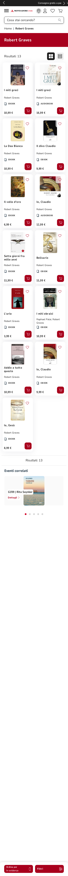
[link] (38, 11)
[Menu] (7, 11)
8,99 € (8, 448)
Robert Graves (12, 97)
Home (8, 28)
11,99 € (8, 280)
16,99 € (40, 112)
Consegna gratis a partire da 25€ (34, 3)
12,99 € (40, 224)
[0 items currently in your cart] (60, 11)
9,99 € (40, 168)
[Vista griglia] (51, 56)
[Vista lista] (60, 56)
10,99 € (8, 112)
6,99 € (8, 224)
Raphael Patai (43, 319)
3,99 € (8, 336)
